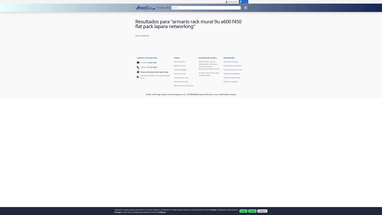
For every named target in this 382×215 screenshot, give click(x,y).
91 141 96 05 (152, 67)
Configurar (262, 211)
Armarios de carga (181, 82)
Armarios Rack (179, 62)
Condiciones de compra (232, 66)
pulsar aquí (152, 62)
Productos (161, 8)
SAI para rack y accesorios (184, 86)
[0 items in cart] (246, 7)
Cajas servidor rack (181, 78)
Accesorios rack (180, 74)
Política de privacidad (232, 74)
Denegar (252, 211)
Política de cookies (230, 82)
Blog (168, 8)
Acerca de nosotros (231, 62)
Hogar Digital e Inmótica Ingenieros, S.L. (171, 94)
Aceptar (243, 211)
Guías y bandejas (180, 70)
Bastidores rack (180, 66)
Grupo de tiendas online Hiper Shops (154, 72)
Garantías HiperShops (232, 78)
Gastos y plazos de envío (233, 70)
